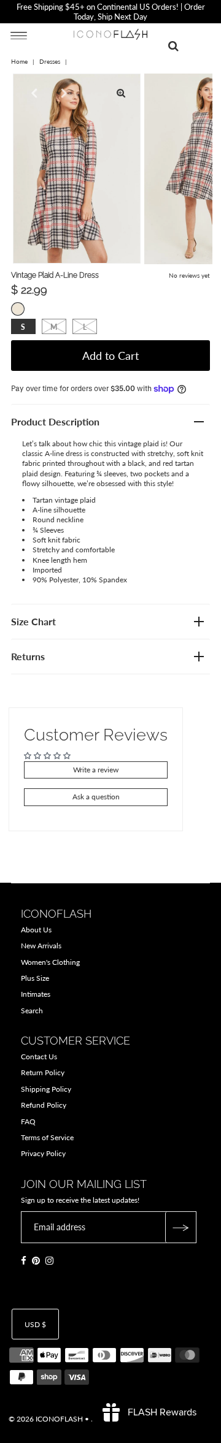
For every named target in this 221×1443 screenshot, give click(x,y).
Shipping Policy (46, 1089)
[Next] (62, 93)
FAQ (28, 1121)
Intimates (35, 994)
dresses (49, 61)
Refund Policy (43, 1105)
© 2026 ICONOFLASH (46, 1418)
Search (32, 1010)
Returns (28, 656)
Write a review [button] (95, 769)
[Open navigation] (19, 35)
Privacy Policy (43, 1153)
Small (23, 327)
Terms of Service (47, 1137)
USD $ (35, 1324)
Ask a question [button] (96, 796)
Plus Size (35, 978)
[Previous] (32, 93)
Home (19, 61)
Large (85, 327)
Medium (53, 327)
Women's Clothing (50, 962)
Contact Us (39, 1056)
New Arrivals (41, 945)
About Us (36, 929)
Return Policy (42, 1072)
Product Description (55, 421)
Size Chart (33, 621)
